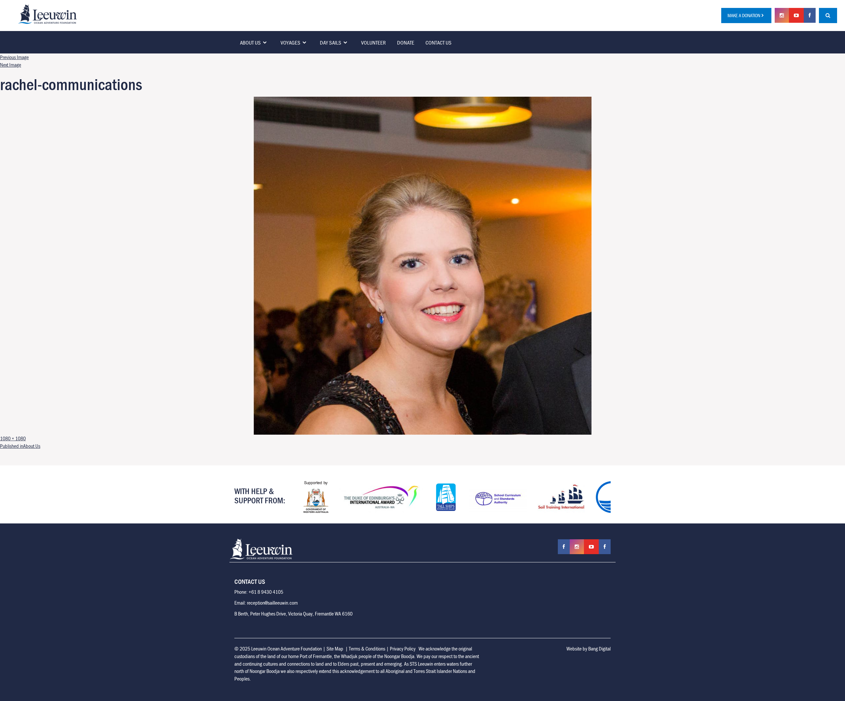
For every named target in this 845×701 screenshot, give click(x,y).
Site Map (334, 648)
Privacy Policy (403, 648)
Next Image (10, 64)
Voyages (290, 42)
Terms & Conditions (367, 648)
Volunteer (373, 42)
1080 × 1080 (13, 438)
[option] (311, 497)
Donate (405, 42)
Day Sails (330, 42)
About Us (250, 42)
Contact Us (438, 42)
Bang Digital (599, 648)
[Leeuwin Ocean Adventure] (47, 13)
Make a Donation (743, 15)
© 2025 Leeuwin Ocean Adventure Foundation (278, 648)
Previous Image (14, 57)
